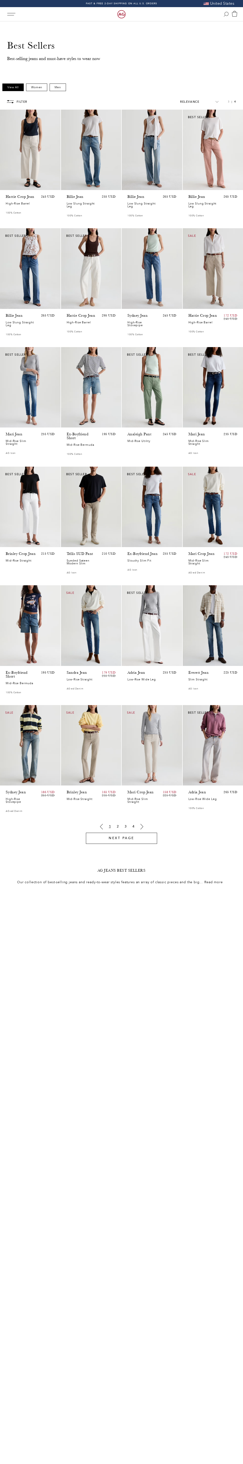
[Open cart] (234, 14)
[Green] (27, 185)
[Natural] (191, 185)
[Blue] (69, 185)
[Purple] (21, 185)
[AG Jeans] (121, 14)
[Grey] (76, 541)
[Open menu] (11, 14)
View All (13, 87)
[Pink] (15, 185)
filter (22, 101)
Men (58, 87)
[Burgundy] (197, 185)
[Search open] (226, 14)
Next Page (121, 838)
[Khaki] (136, 423)
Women (36, 87)
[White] (210, 185)
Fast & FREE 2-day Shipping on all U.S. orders (121, 3)
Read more (213, 882)
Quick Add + (45, 185)
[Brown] (8, 185)
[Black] (76, 781)
